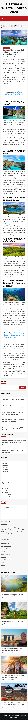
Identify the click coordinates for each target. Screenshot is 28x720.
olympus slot (4, 548)
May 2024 (5, 491)
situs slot (3, 557)
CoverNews (23, 715)
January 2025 (5, 475)
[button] (2, 18)
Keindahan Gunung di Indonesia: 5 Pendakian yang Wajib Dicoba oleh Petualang (14, 442)
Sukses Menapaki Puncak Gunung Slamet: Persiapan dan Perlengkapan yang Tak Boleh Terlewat (13, 427)
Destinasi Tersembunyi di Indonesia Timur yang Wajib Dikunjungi (13, 52)
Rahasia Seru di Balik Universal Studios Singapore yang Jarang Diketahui (12, 413)
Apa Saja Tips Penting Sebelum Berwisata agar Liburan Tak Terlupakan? (13, 420)
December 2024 (6, 477)
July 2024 (4, 487)
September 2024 (6, 483)
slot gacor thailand (6, 546)
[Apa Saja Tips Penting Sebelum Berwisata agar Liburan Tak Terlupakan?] (14, 665)
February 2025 (6, 473)
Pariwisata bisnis (6, 507)
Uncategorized (7, 48)
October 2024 (6, 481)
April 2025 (5, 469)
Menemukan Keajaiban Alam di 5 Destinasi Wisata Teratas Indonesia (13, 400)
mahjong (3, 565)
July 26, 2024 (11, 57)
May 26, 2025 (10, 652)
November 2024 (6, 479)
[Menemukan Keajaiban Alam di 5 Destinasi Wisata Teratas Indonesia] (14, 583)
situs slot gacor (5, 559)
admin (5, 57)
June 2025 (5, 465)
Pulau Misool (7, 120)
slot (3, 510)
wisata (4, 517)
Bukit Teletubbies (8, 257)
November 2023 (6, 494)
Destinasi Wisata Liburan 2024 (14, 8)
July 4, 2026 (10, 598)
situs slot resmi (5, 539)
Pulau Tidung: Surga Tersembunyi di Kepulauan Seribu (14, 335)
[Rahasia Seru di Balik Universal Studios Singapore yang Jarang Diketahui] (14, 638)
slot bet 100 (4, 524)
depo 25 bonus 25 (6, 554)
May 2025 (5, 467)
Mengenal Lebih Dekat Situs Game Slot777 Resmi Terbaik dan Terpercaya (14, 450)
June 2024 (5, 489)
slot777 (3, 562)
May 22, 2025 (10, 708)
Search (3, 382)
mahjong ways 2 (5, 543)
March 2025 (5, 471)
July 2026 (4, 463)
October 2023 (6, 496)
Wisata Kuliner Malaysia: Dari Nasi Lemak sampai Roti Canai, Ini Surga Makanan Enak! (13, 406)
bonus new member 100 (8, 448)
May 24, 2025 (10, 679)
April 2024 (5, 492)
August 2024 (5, 485)
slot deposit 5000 (5, 521)
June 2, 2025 (10, 625)
